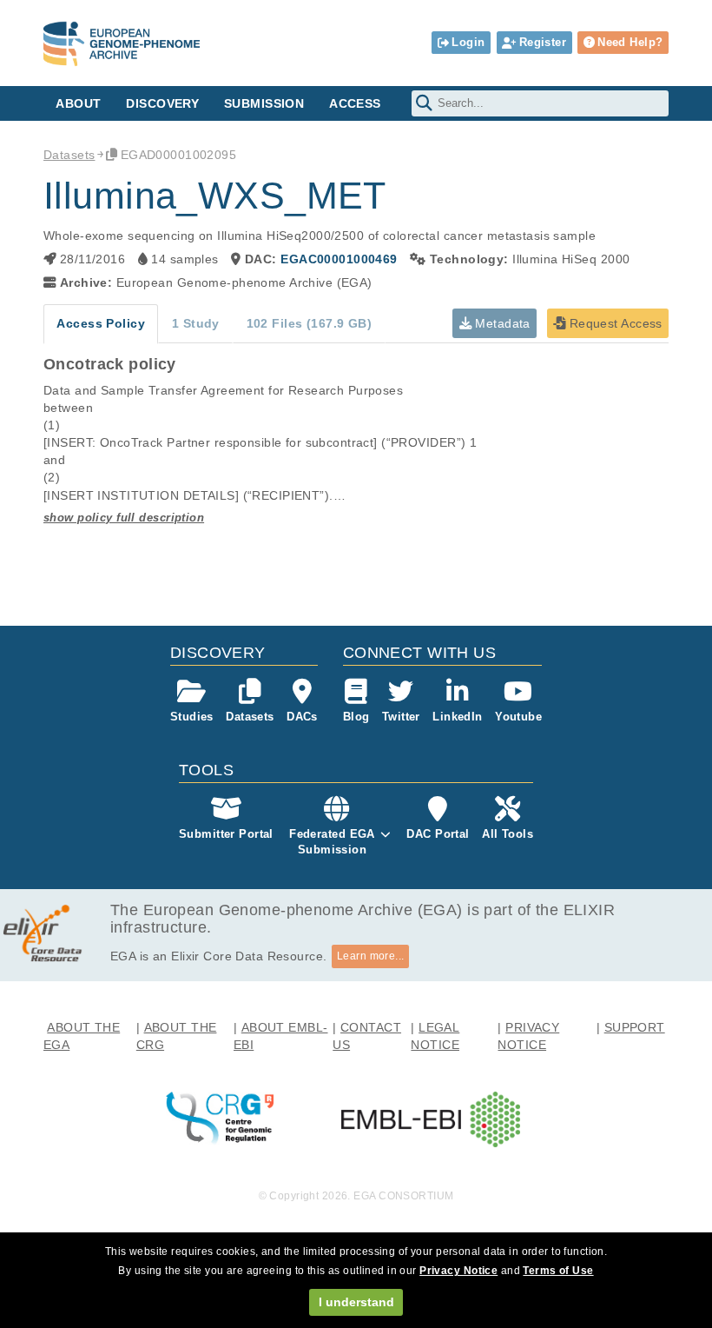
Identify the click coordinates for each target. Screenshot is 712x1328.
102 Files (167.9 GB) (309, 323)
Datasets (69, 155)
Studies (192, 716)
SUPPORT (634, 1027)
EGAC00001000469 (338, 259)
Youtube (518, 716)
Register (542, 42)
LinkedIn (457, 716)
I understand (356, 1302)
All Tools (507, 833)
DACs (302, 716)
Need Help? (630, 42)
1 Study (196, 323)
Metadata (501, 323)
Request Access (613, 323)
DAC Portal (437, 833)
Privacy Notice (458, 1270)
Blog (356, 716)
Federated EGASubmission (332, 841)
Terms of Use (558, 1270)
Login (468, 42)
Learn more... (371, 956)
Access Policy (100, 323)
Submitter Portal (226, 833)
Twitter (401, 716)
